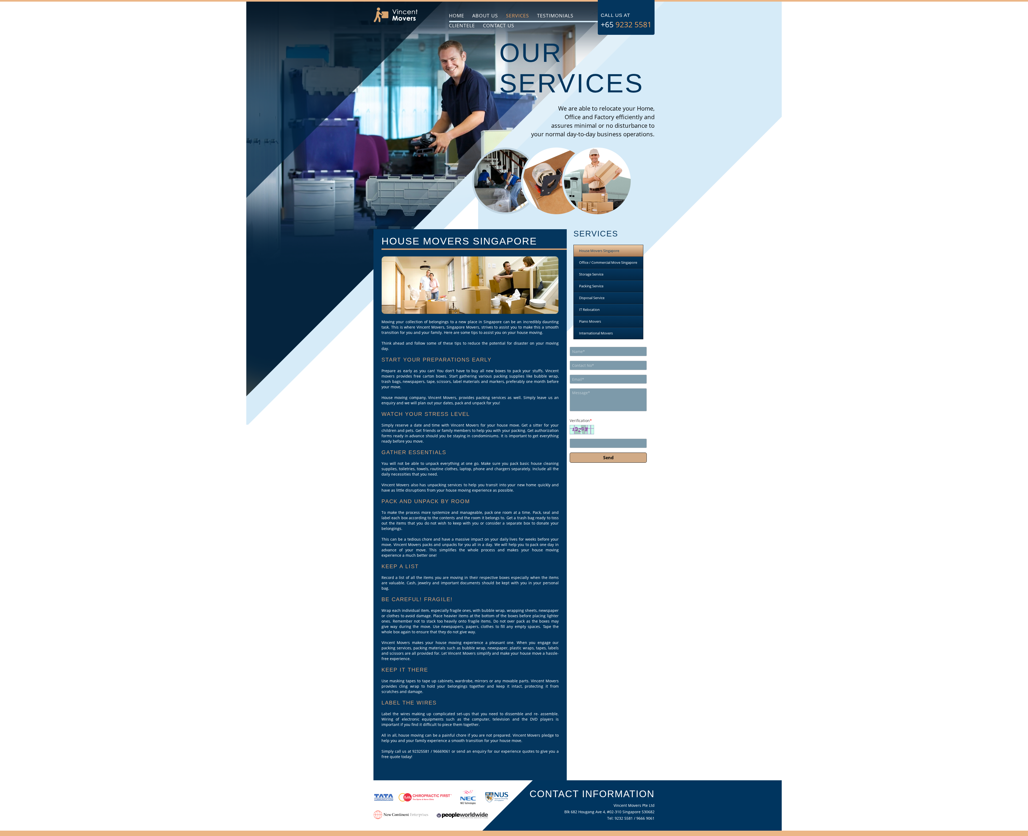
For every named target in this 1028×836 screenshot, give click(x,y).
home (456, 15)
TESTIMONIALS (555, 15)
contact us (498, 25)
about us (485, 15)
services (517, 15)
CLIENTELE (462, 25)
